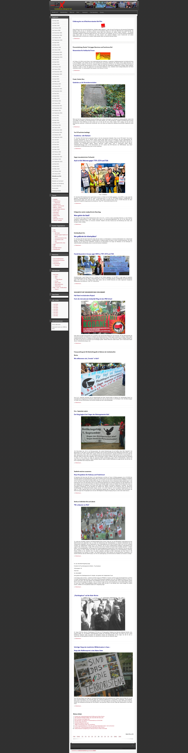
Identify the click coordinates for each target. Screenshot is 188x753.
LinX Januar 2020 (56, 154)
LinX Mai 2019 (55, 164)
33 (82, 736)
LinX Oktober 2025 (56, 37)
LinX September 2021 (57, 113)
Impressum (85, 12)
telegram (88, 750)
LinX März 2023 (55, 81)
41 (108, 736)
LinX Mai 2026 (55, 20)
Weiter (115, 736)
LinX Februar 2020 (56, 151)
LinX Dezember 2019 (57, 156)
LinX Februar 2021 (56, 125)
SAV (56, 241)
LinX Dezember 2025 (57, 32)
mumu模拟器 (79, 750)
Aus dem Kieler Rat (56, 185)
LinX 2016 (55, 307)
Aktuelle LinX (55, 12)
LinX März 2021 (55, 122)
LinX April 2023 (55, 79)
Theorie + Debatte (57, 220)
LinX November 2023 (57, 74)
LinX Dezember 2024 (57, 52)
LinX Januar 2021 (56, 127)
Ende (120, 736)
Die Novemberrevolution (59, 260)
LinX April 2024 (55, 62)
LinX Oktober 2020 (56, 134)
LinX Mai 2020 (55, 144)
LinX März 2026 (55, 25)
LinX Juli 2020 (55, 139)
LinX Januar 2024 (56, 69)
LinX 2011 (55, 315)
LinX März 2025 (55, 45)
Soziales (55, 217)
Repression (57, 202)
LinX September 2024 (57, 57)
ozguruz (57, 289)
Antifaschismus (56, 201)
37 (95, 736)
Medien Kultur (56, 215)
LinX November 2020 (57, 132)
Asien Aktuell (59, 279)
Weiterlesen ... (77, 38)
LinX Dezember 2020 (57, 130)
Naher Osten (58, 282)
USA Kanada (58, 286)
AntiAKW (55, 199)
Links (77, 12)
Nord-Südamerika (59, 284)
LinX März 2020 (55, 149)
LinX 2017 (55, 306)
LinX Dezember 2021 (57, 105)
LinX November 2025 (57, 35)
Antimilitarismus (57, 204)
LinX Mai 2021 (55, 117)
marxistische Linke (59, 239)
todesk (91, 750)
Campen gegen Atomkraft (81, 721)
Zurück (78, 736)
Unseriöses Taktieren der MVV (82, 723)
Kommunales (55, 188)
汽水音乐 (73, 750)
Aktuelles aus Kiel (56, 176)
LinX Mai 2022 (55, 93)
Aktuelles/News (63, 12)
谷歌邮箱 (84, 750)
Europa (56, 281)
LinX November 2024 (57, 54)
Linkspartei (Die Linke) (60, 242)
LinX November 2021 (57, 108)
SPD (54, 246)
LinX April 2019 (55, 166)
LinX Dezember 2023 (57, 71)
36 (92, 736)
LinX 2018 (55, 304)
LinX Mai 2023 (55, 76)
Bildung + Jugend (57, 207)
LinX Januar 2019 (56, 173)
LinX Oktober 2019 (56, 159)
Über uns (72, 12)
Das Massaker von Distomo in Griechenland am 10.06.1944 (88, 720)
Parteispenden (56, 249)
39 (101, 736)
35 (88, 736)
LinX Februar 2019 (56, 171)
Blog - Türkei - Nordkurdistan (60, 287)
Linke (54, 231)
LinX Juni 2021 (55, 115)
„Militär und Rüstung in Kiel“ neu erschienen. (85, 724)
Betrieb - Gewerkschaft (58, 205)
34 (85, 736)
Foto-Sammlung (94, 12)
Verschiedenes (56, 263)
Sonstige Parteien (57, 247)
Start (74, 736)
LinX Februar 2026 (56, 28)
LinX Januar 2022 (56, 103)
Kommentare (55, 178)
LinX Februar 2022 (56, 100)
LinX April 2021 (55, 120)
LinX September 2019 (57, 161)
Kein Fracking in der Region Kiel (82, 719)
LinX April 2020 (55, 147)
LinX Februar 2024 (56, 66)
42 (111, 736)
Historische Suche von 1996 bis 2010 (59, 327)
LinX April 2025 (55, 42)
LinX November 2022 (57, 91)
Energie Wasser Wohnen (59, 209)
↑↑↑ (132, 745)
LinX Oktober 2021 (56, 110)
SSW (54, 244)
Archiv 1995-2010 (56, 324)
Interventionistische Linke (61, 238)
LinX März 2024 (55, 64)
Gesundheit (56, 214)
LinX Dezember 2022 (57, 88)
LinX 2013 (55, 312)
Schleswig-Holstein (56, 190)
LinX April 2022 (55, 96)
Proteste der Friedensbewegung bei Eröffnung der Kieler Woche (89, 716)
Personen (57, 265)
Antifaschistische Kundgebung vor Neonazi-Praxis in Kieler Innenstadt (91, 728)
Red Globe (55, 274)
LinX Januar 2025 (56, 49)
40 (105, 736)
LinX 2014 (55, 310)
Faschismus (56, 262)
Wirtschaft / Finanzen (58, 218)
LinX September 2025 (57, 40)
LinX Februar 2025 (56, 47)
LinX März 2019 (55, 168)
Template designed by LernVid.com (128, 748)
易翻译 (94, 750)
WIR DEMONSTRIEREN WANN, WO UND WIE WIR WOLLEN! (89, 717)
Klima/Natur (56, 212)
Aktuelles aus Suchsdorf (57, 181)
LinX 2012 (55, 314)
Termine (102, 12)
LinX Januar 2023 (56, 86)
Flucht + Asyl (56, 210)
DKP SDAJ (57, 233)
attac (54, 229)
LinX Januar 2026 (56, 30)
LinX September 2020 (57, 137)
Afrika (56, 276)
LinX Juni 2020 (55, 142)
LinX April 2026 (55, 23)
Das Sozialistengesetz (58, 258)
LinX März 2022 (55, 98)
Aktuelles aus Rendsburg (58, 183)
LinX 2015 (55, 309)
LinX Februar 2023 (56, 83)
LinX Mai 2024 (55, 59)
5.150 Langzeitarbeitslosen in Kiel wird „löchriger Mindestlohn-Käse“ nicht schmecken (94, 725)
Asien (56, 277)
